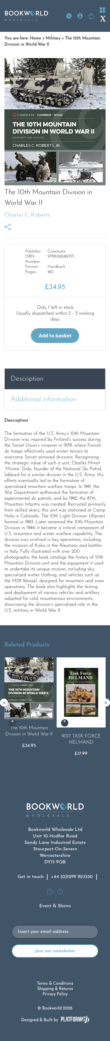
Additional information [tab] (43, 399)
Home (35, 38)
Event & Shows (55, 906)
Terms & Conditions (55, 983)
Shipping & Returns (55, 989)
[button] (106, 703)
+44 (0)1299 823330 (72, 877)
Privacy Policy (55, 994)
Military (53, 38)
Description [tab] (27, 378)
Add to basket (55, 336)
